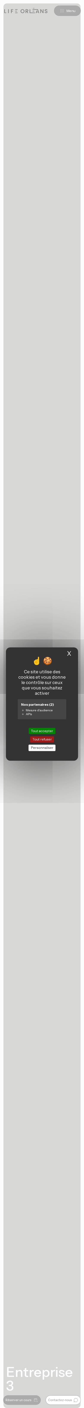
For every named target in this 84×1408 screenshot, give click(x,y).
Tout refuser (42, 739)
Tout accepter (42, 731)
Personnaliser (42, 748)
